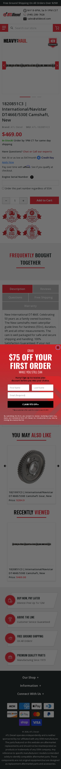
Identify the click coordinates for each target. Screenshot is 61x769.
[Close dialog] (58, 347)
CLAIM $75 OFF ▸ (30, 404)
